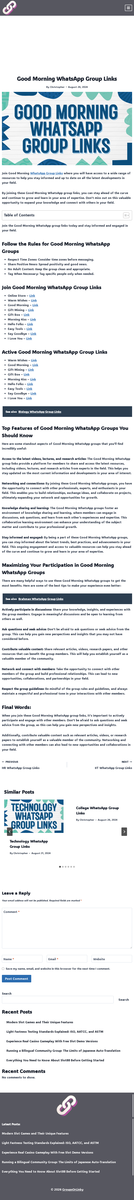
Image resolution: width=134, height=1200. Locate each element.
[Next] (124, 831)
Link (32, 295)
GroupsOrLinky (72, 1189)
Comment (11, 912)
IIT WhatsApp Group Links (113, 765)
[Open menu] (128, 8)
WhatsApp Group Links (46, 173)
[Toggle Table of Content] (124, 215)
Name (8, 959)
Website (99, 959)
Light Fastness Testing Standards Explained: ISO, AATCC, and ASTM (54, 1031)
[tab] (60, 867)
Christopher (57, 87)
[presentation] (34, 816)
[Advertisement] (67, 48)
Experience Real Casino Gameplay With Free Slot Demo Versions (52, 1041)
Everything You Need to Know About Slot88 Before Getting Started (55, 1060)
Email (53, 959)
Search (7, 993)
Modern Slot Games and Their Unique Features (39, 1022)
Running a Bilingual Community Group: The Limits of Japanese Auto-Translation (63, 1050)
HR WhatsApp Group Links (20, 765)
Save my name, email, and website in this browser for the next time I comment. (58, 968)
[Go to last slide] (10, 831)
